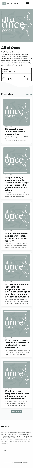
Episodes (3, 450)
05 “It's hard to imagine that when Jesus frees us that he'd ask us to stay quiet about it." (17, 344)
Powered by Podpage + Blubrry (21, 462)
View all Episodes (16, 411)
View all (27, 94)
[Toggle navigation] (28, 3)
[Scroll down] (16, 84)
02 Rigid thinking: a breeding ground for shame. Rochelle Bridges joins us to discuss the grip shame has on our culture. (17, 183)
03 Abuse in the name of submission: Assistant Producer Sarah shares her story (16, 237)
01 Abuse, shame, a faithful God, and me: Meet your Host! (15, 131)
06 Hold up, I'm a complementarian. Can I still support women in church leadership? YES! (17, 395)
